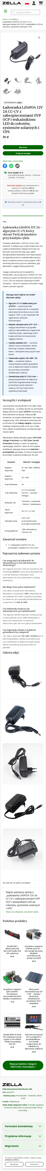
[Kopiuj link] (17, 166)
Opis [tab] (4, 221)
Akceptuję (14, 1164)
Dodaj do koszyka (23, 153)
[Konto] (33, 3)
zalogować (19, 911)
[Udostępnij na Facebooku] (5, 166)
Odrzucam (34, 1164)
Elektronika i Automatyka (13, 161)
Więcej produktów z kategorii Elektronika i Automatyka (23, 1065)
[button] (39, 37)
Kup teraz (23, 147)
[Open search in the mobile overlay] (25, 12)
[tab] (23, 217)
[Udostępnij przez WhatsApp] (11, 166)
